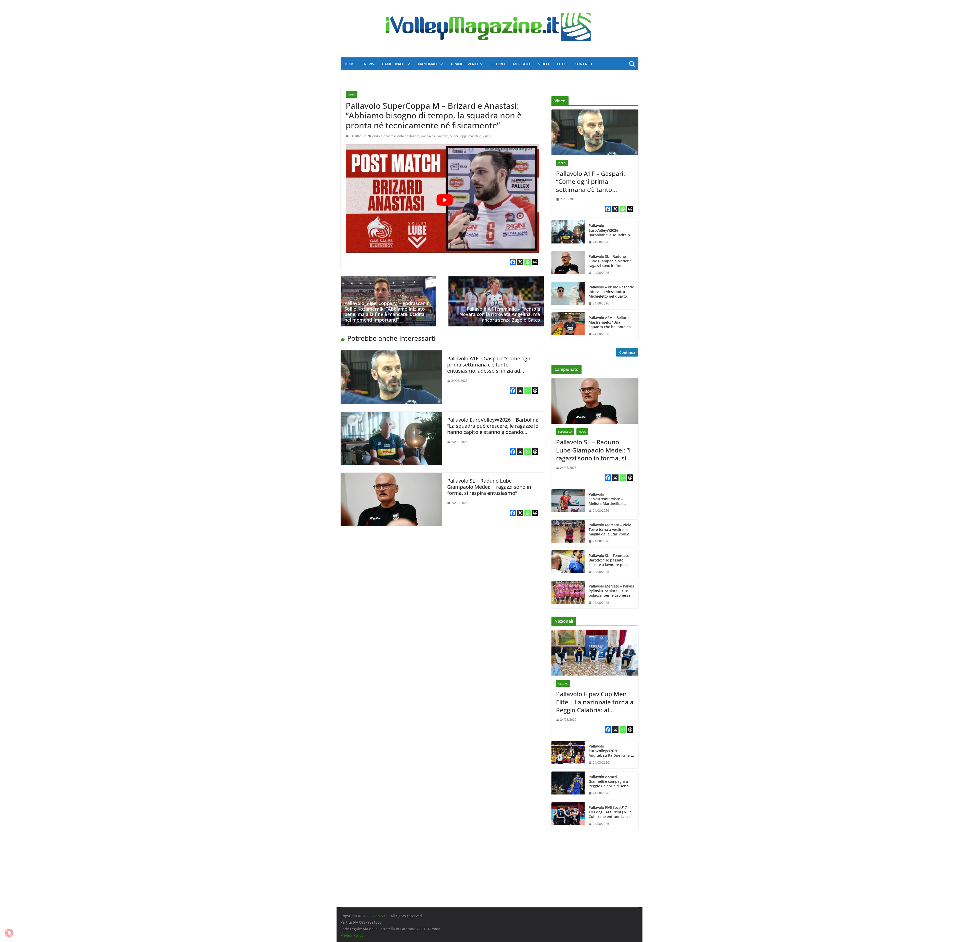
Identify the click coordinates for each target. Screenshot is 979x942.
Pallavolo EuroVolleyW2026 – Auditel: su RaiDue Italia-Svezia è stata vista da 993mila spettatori (610, 751)
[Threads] (535, 262)
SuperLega (565, 431)
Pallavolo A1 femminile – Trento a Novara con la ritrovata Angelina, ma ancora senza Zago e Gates (499, 314)
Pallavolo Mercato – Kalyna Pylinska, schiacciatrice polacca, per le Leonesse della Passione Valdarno (611, 591)
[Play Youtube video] (445, 200)
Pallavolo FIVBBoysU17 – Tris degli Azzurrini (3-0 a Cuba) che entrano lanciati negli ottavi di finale (611, 812)
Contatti (583, 64)
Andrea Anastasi (384, 136)
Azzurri (563, 683)
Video (543, 64)
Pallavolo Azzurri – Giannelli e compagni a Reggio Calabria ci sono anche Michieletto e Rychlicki (608, 782)
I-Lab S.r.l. (380, 915)
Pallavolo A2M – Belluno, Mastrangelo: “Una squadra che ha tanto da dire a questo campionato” (611, 322)
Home (350, 64)
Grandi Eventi (464, 64)
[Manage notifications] (9, 933)
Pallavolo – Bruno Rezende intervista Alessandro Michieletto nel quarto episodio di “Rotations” (611, 292)
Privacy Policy (352, 935)
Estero (498, 64)
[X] (520, 262)
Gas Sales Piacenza (434, 136)
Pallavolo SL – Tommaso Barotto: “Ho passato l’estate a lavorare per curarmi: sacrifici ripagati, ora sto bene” (611, 560)
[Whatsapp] (527, 262)
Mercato (521, 64)
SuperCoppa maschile (465, 136)
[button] (407, 64)
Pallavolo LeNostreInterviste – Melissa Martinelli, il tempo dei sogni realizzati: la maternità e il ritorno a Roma (611, 499)
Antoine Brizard (408, 136)
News (369, 64)
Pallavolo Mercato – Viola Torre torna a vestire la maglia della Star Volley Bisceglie (610, 530)
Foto (561, 64)
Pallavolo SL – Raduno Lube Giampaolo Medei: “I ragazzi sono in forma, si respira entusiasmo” (489, 486)
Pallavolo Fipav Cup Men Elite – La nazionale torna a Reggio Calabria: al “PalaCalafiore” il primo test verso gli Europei (595, 702)
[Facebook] (513, 262)
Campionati (393, 64)
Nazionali (427, 64)
